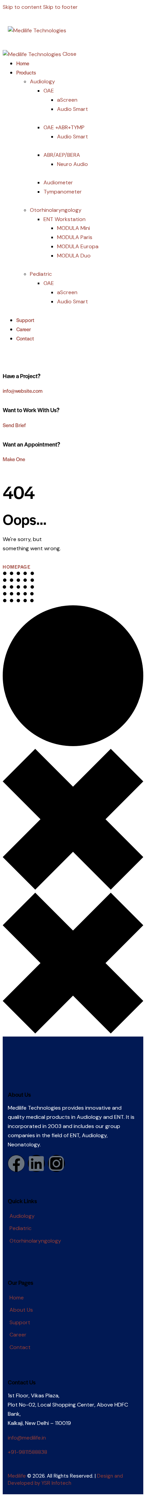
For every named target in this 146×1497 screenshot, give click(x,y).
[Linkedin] (36, 1163)
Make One (14, 458)
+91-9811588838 (27, 1452)
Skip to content (22, 7)
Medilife (17, 1476)
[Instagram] (56, 1163)
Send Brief (14, 424)
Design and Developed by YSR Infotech (65, 1479)
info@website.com (22, 390)
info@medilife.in (27, 1437)
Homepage (17, 567)
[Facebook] (16, 1163)
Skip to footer (60, 7)
